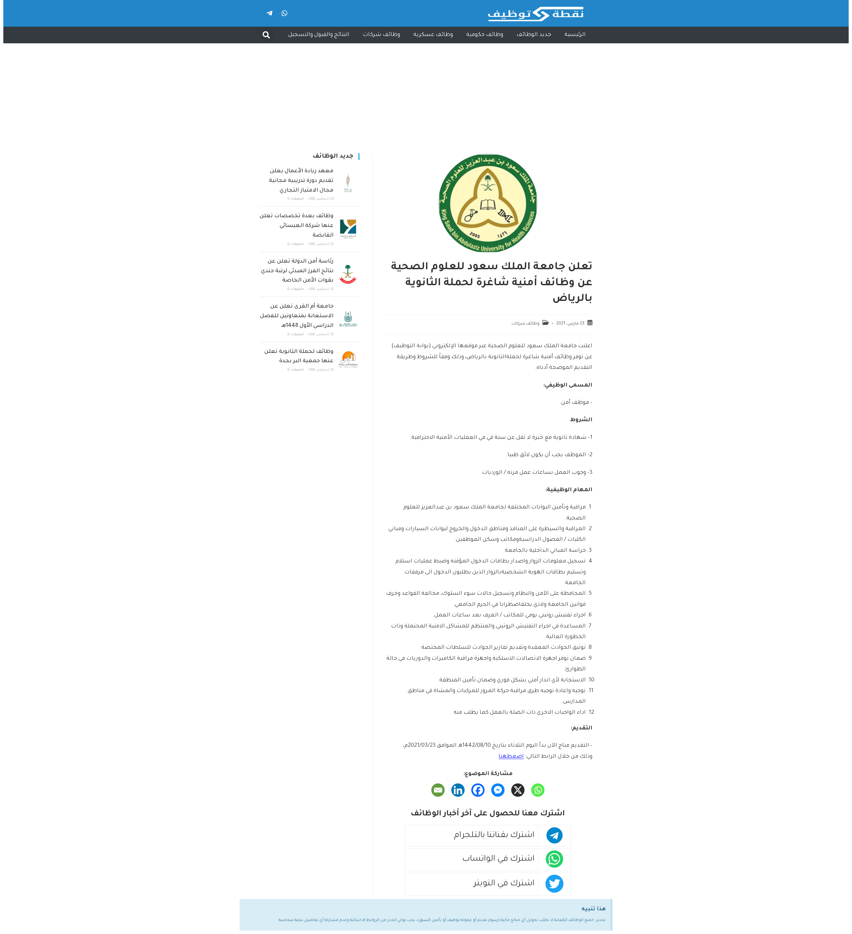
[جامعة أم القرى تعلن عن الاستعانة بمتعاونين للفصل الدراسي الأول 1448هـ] (348, 319)
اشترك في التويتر (504, 884)
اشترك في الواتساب (498, 859)
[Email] (438, 790)
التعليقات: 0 (296, 199)
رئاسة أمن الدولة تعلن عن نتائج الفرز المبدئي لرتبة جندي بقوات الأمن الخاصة (297, 271)
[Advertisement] (426, 93)
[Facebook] (478, 790)
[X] (518, 790)
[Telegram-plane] (269, 13)
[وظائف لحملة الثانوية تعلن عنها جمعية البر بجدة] (348, 359)
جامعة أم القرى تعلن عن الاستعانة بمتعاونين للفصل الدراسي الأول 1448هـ (296, 316)
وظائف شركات (381, 35)
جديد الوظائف (534, 35)
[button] (266, 35)
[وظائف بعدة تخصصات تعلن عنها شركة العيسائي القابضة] (348, 229)
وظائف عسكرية (433, 35)
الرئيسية (575, 35)
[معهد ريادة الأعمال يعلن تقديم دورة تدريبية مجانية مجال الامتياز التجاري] (348, 184)
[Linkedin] (458, 790)
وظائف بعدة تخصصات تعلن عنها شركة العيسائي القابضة (296, 226)
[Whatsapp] (284, 13)
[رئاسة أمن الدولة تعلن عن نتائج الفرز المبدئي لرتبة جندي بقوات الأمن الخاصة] (348, 274)
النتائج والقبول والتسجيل (318, 35)
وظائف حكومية (484, 35)
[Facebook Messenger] (498, 790)
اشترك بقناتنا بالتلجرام (494, 835)
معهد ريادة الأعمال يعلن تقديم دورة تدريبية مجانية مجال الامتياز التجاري (301, 181)
